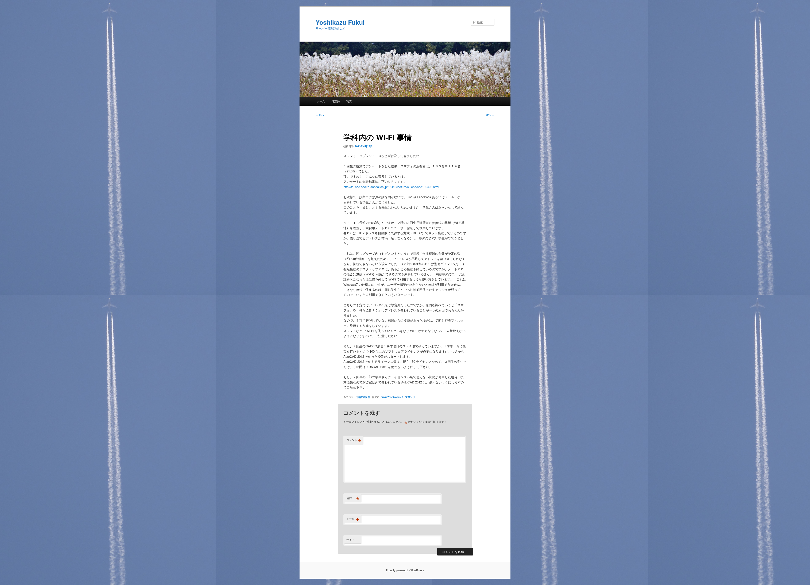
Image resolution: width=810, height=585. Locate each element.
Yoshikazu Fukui (340, 22)
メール (352, 518)
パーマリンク (407, 397)
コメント (353, 440)
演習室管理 (363, 397)
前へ (320, 115)
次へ (490, 115)
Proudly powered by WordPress (405, 570)
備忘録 (336, 101)
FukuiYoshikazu (390, 397)
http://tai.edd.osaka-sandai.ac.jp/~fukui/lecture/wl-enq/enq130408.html (391, 186)
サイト (350, 540)
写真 (349, 101)
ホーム (321, 101)
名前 (352, 498)
